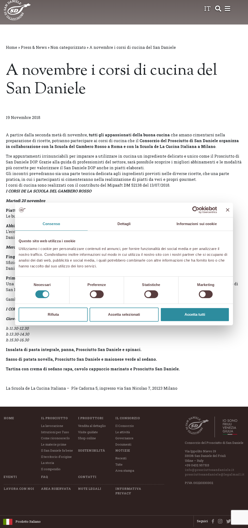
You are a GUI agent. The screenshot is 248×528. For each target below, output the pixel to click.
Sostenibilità (91, 450)
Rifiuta (53, 314)
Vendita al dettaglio (92, 426)
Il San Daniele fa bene (57, 450)
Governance (124, 438)
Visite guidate (88, 432)
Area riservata (56, 489)
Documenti (123, 444)
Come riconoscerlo (55, 438)
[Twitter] (227, 521)
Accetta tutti (195, 314)
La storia (47, 463)
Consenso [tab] (51, 224)
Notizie (122, 450)
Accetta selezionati (124, 314)
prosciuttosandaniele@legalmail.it (214, 474)
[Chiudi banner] (227, 210)
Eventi (10, 477)
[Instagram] (219, 521)
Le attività (122, 432)
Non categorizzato (68, 47)
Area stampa (124, 470)
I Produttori (90, 418)
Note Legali (89, 489)
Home (11, 47)
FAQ (44, 477)
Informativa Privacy (128, 491)
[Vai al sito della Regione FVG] (227, 427)
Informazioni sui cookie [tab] (197, 224)
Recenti (120, 458)
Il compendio (51, 469)
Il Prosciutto (54, 418)
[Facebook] (212, 521)
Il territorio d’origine (56, 457)
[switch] (97, 294)
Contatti (87, 477)
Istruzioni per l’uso (55, 432)
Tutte (119, 464)
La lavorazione (52, 426)
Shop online (87, 438)
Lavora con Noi (19, 489)
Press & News (34, 47)
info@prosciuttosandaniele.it (209, 470)
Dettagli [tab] (124, 224)
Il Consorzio (127, 418)
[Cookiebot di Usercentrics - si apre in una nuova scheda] (196, 209)
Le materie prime (53, 444)
